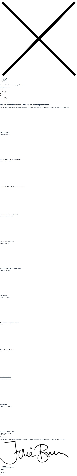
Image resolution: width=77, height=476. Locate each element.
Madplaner (5, 80)
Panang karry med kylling (6, 349)
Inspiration (5, 79)
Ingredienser (5, 82)
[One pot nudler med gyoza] (10, 239)
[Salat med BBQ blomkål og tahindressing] (10, 266)
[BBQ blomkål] (10, 293)
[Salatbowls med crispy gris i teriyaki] (10, 320)
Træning (4, 81)
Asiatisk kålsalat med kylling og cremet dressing (12, 186)
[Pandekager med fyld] (10, 374)
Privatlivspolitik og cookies (8, 467)
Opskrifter (5, 78)
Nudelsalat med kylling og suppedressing (10, 159)
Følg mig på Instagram (5, 86)
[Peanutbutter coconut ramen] (10, 429)
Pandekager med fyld (5, 377)
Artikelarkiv (5, 468)
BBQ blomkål (3, 295)
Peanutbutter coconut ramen (7, 431)
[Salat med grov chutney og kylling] (10, 211)
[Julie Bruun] (4, 92)
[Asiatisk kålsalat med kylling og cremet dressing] (10, 184)
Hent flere (2, 434)
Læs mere (67, 107)
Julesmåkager (3, 404)
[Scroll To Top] (0, 474)
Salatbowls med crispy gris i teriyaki (9, 322)
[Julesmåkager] (10, 402)
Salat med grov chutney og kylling (8, 214)
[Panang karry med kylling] (10, 347)
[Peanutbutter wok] (10, 130)
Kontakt (4, 466)
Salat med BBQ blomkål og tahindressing (10, 268)
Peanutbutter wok (4, 132)
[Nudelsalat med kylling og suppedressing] (10, 157)
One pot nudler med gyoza (7, 241)
